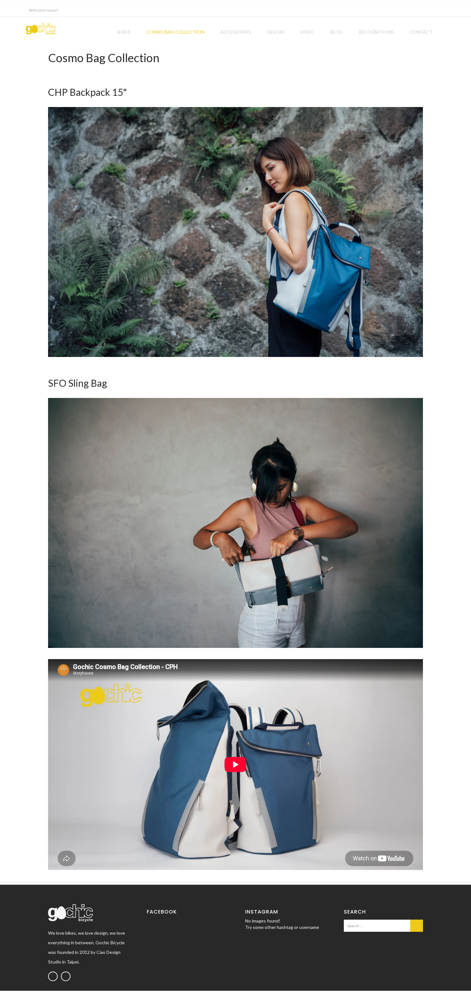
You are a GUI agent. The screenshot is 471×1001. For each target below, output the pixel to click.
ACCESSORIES (235, 32)
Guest (51, 10)
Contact (421, 32)
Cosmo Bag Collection (175, 32)
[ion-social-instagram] (65, 976)
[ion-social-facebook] (53, 976)
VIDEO (307, 32)
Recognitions (376, 32)
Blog (336, 32)
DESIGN (275, 32)
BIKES (124, 32)
